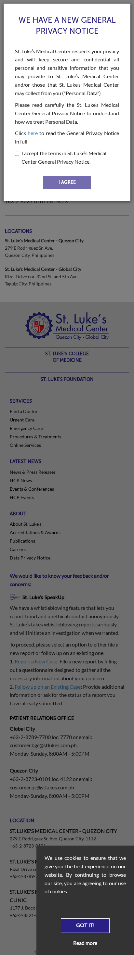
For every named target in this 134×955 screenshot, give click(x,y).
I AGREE (67, 182)
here (33, 133)
